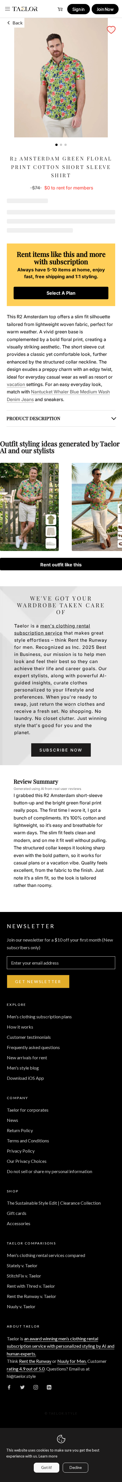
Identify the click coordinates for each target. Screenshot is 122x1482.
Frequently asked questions (33, 1047)
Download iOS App (25, 1078)
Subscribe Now (61, 750)
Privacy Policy (21, 1150)
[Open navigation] (7, 9)
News (12, 1120)
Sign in (78, 9)
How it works (20, 1026)
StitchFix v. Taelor (24, 1275)
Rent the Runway (35, 1361)
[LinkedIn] (49, 1386)
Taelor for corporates (28, 1109)
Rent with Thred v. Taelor (31, 1286)
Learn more (48, 1456)
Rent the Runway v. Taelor (31, 1296)
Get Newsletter (38, 981)
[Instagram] (35, 1386)
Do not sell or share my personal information (49, 1171)
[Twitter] (22, 1386)
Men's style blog (23, 1067)
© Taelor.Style (61, 1413)
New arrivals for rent (27, 1057)
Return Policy (20, 1130)
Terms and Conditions (28, 1140)
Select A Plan (61, 293)
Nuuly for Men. (72, 1361)
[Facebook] (9, 1386)
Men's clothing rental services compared (46, 1255)
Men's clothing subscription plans (39, 1016)
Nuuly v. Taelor (21, 1306)
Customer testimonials (29, 1037)
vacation (16, 384)
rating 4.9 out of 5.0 (26, 1368)
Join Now (105, 9)
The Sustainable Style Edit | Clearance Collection (54, 1203)
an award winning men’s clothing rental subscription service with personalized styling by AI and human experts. (60, 1346)
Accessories (18, 1223)
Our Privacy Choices (27, 1161)
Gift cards (16, 1213)
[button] (111, 30)
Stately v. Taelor (22, 1265)
